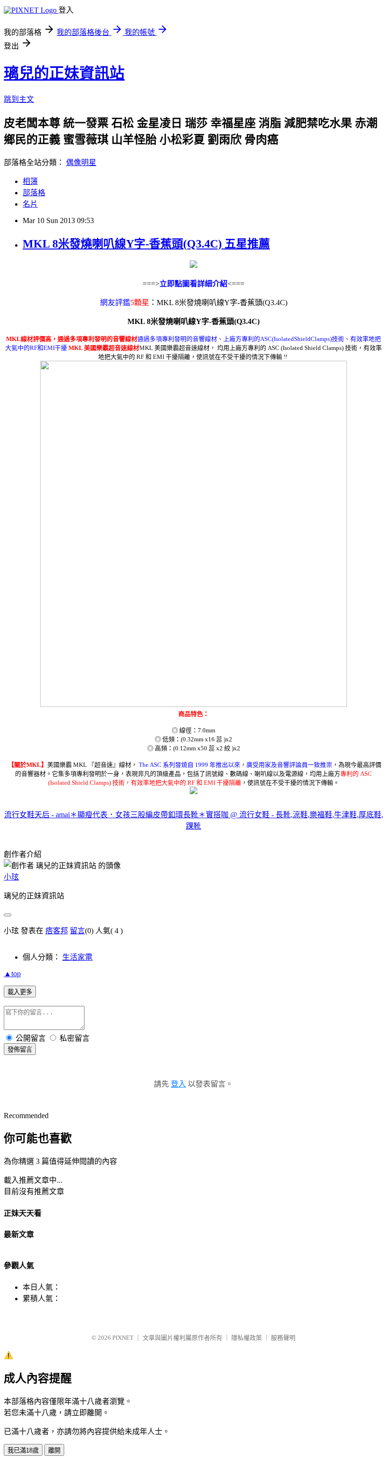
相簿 (30, 181)
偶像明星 (81, 162)
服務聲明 (283, 1337)
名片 (30, 204)
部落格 (34, 193)
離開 (54, 1450)
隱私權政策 (246, 1337)
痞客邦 (56, 931)
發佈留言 (20, 1049)
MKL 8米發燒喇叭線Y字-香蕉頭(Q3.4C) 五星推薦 (146, 244)
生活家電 (77, 957)
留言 (77, 931)
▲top (12, 974)
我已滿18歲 (23, 1450)
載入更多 (20, 992)
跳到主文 (19, 99)
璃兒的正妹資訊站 (64, 73)
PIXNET (123, 1337)
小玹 (11, 877)
